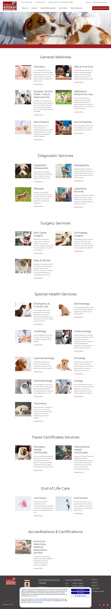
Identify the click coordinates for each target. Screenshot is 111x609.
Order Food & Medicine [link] (100, 8)
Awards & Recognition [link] (48, 8)
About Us (25, 8)
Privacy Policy (34, 596)
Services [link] (34, 8)
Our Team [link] (94, 582)
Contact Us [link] (88, 2)
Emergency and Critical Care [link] (100, 2)
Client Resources (76, 8)
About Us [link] (94, 579)
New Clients (63, 8)
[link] (9, 6)
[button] (29, 585)
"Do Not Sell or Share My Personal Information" (42, 600)
